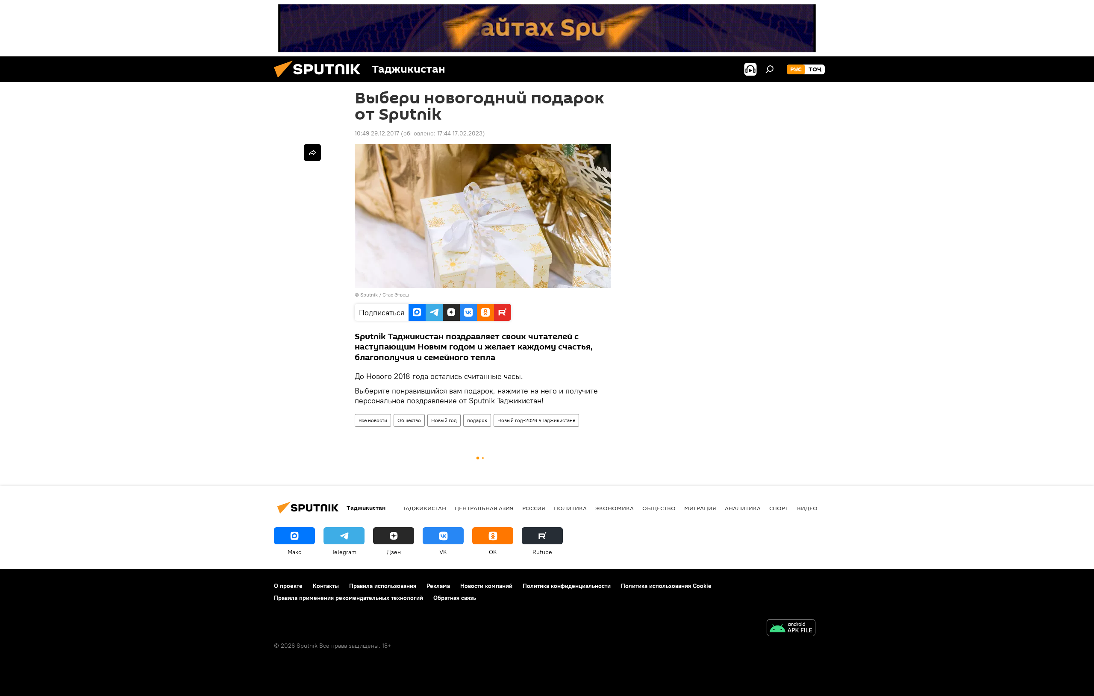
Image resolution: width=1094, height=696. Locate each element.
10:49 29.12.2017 (377, 133)
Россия (533, 508)
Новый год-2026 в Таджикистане (536, 420)
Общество (409, 420)
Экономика (614, 508)
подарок (477, 420)
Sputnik (369, 294)
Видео (807, 508)
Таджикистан (424, 508)
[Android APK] (791, 628)
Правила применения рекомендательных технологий (348, 598)
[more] (312, 152)
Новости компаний (486, 586)
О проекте (288, 586)
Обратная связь (454, 598)
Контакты (326, 586)
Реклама (438, 586)
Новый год (444, 420)
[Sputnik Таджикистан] (320, 80)
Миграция (700, 508)
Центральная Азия (484, 508)
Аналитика (743, 508)
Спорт (778, 508)
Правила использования (382, 586)
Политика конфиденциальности (567, 586)
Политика (570, 508)
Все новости (373, 420)
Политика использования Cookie (666, 586)
